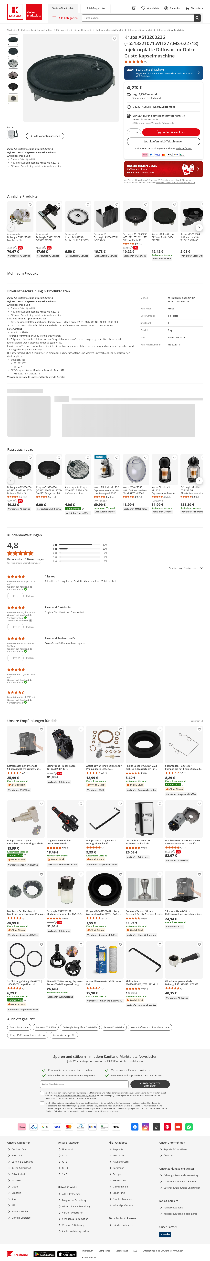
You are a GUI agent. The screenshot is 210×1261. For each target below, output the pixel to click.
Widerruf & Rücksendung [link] (76, 1206)
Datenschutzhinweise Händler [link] (180, 1181)
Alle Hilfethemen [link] (71, 1194)
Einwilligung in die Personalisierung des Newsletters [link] (90, 1105)
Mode (14, 1186)
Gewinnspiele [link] (120, 1186)
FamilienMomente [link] (123, 1199)
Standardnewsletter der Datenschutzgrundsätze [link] (76, 1095)
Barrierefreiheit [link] (89, 1257)
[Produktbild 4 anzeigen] (13, 75)
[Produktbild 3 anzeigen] (13, 63)
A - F (64, 1155)
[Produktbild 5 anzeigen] (13, 87)
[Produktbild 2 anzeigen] (13, 51)
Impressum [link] (87, 1250)
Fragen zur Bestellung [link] (74, 1200)
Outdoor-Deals (19, 1149)
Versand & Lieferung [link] (73, 1225)
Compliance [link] (104, 1250)
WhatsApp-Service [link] (123, 1205)
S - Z (64, 1174)
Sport (14, 1199)
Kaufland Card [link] (121, 1161)
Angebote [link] (118, 1149)
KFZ (13, 1205)
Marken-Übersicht (21, 1217)
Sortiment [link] (118, 1167)
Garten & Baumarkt (22, 1161)
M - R (65, 1167)
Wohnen (16, 1180)
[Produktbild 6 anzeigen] (13, 98)
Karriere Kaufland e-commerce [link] (180, 1213)
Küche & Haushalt (21, 1167)
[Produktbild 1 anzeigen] (13, 40)
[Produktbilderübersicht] (13, 78)
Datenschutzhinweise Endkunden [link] (182, 1187)
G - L (64, 1161)
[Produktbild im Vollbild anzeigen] (71, 78)
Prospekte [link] (118, 1155)
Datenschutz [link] (122, 1250)
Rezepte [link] (117, 1174)
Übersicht (67, 1149)
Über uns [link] (169, 1155)
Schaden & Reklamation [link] (75, 1218)
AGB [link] (135, 1250)
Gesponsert (12, 234)
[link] (95, 8)
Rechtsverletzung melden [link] (76, 1231)
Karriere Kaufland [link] (173, 1207)
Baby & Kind (18, 1174)
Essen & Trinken (20, 1211)
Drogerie (16, 1192)
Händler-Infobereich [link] (124, 1225)
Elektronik (16, 1155)
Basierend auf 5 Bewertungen (25, 559)
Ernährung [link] (119, 1192)
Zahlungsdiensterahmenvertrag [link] (181, 1175)
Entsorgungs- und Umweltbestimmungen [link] (163, 1250)
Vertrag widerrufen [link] (72, 1212)
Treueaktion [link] (119, 1180)
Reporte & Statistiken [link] (175, 1149)
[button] (80, 544)
